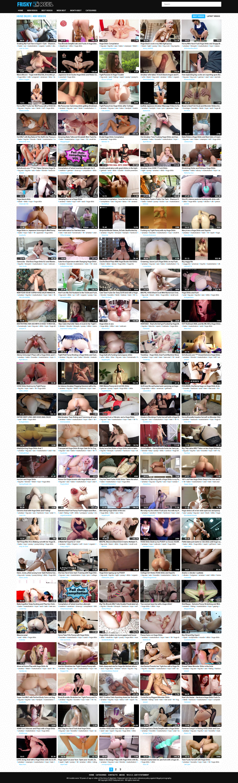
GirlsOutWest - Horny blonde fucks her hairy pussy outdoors (161, 448)
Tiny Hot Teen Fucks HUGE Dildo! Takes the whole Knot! (119, 479)
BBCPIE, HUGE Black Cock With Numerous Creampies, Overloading (161, 293)
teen (82, 139)
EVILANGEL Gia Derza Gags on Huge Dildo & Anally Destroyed (202, 386)
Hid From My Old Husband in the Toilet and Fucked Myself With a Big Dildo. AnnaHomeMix (78, 293)
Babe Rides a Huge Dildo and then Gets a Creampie (202, 137)
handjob (128, 108)
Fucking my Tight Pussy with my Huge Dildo (158, 230)
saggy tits (186, 264)
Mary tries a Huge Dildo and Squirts (196, 230)
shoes (55, 46)
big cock (166, 46)
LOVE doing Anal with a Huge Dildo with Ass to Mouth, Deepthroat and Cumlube (37, 760)
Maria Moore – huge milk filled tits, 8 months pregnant (37, 75)
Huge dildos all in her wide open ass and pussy (201, 511)
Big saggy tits (187, 262)
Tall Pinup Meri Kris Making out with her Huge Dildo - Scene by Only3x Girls (37, 542)
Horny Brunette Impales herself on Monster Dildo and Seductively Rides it (202, 417)
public (48, 46)
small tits (92, 139)
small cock (174, 295)
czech (85, 637)
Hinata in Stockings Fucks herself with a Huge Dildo (161, 417)
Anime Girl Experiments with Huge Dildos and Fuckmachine (78, 479)
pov (163, 108)
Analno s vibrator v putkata (192, 573)
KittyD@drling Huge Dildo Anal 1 (30, 448)
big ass (103, 46)
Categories (91, 11)
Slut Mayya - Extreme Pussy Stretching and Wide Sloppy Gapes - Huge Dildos (202, 604)
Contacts (113, 775)
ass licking (218, 77)
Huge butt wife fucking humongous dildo (115, 355)
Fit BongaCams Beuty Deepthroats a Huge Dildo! (160, 729)
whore (124, 669)
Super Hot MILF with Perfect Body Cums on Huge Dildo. (37, 697)
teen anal (67, 233)
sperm (158, 326)
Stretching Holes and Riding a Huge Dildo (198, 168)
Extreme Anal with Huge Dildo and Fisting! (33, 511)
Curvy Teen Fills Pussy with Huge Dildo (73, 635)
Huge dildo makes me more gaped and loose (117, 635)
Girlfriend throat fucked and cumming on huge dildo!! (161, 386)
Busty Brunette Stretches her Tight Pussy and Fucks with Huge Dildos (78, 697)
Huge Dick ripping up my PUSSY (112, 573)
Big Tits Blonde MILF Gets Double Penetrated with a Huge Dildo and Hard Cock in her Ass (119, 604)
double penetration (132, 170)
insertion (63, 170)
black (144, 46)
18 (87, 139)
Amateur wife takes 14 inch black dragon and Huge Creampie (161, 75)
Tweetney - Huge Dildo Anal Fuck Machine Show (160, 355)
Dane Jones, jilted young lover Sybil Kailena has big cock (37, 573)
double (120, 170)
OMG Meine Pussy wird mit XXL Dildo (114, 386)
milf (43, 108)
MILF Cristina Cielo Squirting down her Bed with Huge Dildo (119, 697)
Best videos (47, 11)
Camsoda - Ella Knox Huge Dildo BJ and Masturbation (37, 262)
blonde (32, 139)
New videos (32, 11)
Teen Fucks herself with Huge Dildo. (196, 760)
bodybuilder (193, 637)
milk (29, 77)
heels (20, 46)
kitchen (117, 669)
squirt (122, 77)
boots (162, 201)
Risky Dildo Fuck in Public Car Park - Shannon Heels (161, 199)
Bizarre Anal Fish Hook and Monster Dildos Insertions (202, 106)
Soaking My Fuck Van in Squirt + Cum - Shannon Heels (37, 44)
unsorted (63, 77)
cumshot (96, 326)
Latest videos (213, 16)
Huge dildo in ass (106, 324)
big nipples (175, 46)
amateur (186, 46)
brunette (194, 108)
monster (98, 513)
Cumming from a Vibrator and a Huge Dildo (116, 417)
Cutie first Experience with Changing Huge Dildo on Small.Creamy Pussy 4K (78, 262)
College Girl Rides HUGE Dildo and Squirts (158, 573)
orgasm (42, 46)
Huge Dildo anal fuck (190, 293)
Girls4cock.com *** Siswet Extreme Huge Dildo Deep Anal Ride (202, 355)
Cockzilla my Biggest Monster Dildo (155, 697)
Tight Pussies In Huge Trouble (111, 75)
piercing (218, 201)
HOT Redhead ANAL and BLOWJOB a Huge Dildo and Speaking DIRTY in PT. (202, 324)
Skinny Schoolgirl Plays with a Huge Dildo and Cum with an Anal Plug (37, 355)
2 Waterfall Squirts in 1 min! (69, 542)
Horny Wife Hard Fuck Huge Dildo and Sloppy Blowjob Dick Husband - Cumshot (202, 44)
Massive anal (22, 635)
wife (143, 77)
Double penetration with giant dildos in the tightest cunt (119, 168)
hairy (150, 451)
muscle (202, 637)
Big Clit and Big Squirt (190, 635)
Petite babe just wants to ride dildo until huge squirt (202, 542)
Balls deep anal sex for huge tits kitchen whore (118, 666)
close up (78, 170)
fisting (116, 77)
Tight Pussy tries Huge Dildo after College (116, 106)
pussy (155, 46)
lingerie (75, 544)
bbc (160, 46)
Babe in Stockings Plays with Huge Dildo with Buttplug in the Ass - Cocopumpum (119, 760)
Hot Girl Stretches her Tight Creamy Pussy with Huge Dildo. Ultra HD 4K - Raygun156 (78, 666)
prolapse (83, 513)
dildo (71, 46)
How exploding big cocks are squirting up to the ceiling (202, 75)
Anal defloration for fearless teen (71, 230)
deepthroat (63, 46)
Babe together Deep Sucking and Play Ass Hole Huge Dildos (37, 604)
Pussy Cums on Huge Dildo (152, 635)
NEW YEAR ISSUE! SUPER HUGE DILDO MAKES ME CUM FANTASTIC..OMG (37, 293)
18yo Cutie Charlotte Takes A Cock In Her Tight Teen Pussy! (78, 324)
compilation (87, 170)
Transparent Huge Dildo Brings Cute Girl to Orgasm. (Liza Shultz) (78, 448)
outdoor (168, 451)
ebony (198, 170)
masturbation (32, 46)
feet (97, 451)
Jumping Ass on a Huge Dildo (70, 199)
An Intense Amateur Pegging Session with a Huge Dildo (78, 386)
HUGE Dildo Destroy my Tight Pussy (31, 386)
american (44, 77)
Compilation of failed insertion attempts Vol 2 (76, 168)
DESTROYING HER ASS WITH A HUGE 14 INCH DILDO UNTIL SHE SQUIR (37, 324)
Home (20, 11)
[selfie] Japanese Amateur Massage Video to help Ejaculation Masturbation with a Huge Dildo (161, 106)
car (25, 46)
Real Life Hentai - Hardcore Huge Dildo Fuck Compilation (202, 697)
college (94, 575)
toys (211, 46)
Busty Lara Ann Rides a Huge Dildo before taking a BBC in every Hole (119, 448)
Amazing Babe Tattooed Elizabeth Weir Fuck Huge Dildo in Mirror (78, 137)
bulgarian (193, 575)
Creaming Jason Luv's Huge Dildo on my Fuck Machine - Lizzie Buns (161, 262)
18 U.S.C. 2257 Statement (137, 775)
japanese (169, 108)
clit (212, 201)
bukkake (166, 326)
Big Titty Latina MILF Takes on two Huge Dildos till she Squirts (202, 448)
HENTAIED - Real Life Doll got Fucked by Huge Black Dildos (161, 324)
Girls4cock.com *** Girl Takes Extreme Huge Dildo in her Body (37, 168)
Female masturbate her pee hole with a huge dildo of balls (161, 760)
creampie (127, 46)
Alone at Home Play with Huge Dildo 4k (32, 666)
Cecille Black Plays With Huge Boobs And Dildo (118, 262)
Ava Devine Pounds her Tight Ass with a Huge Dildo (161, 666)
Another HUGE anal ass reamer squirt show (116, 729)
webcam (52, 264)
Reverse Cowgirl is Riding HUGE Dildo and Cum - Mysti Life (202, 729)
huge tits (131, 264)
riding (95, 762)
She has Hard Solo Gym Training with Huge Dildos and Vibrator (78, 573)
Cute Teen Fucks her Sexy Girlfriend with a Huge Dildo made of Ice (119, 293)
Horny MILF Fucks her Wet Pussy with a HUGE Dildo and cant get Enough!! (37, 106)
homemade (77, 233)
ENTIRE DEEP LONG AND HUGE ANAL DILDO (34, 417)
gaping (215, 606)
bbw (50, 77)
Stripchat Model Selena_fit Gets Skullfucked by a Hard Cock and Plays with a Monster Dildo (119, 230)
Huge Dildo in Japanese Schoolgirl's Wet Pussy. (36, 230)
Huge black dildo (24, 199)
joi (74, 295)
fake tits (151, 326)
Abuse (122, 775)
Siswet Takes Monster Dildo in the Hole (197, 666)
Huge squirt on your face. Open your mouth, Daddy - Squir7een (78, 760)
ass (116, 46)
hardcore (52, 170)
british (150, 201)
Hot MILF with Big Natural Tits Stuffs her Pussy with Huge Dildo (37, 137)
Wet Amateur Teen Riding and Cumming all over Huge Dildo (78, 417)
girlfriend (168, 388)
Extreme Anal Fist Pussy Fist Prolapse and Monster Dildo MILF (78, 511)
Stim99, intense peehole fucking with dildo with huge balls (202, 199)
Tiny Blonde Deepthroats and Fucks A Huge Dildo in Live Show (78, 44)
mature (217, 46)
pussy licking (136, 77)
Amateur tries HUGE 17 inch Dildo (154, 168)
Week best (61, 11)
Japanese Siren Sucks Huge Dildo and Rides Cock (78, 75)
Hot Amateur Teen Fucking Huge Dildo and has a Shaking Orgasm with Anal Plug (161, 137)
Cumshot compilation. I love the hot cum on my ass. (119, 199)
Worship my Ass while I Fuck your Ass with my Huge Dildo (161, 511)
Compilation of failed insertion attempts (74, 604)
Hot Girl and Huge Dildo (26, 479)
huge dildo (78, 46)
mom (86, 544)
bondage (186, 108)
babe (121, 46)
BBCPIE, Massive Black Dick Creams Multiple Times (119, 542)
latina (124, 201)
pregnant (35, 77)
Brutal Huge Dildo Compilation (111, 137)
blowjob (194, 46)
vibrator (207, 201)
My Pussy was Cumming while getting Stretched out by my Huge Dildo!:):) (78, 106)
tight (149, 46)
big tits (110, 46)
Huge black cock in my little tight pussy (156, 44)
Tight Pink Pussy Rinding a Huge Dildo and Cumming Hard (78, 355)
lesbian (123, 295)
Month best (76, 11)
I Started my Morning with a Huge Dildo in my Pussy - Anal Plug (161, 479)
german (201, 77)
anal (110, 77)
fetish (135, 46)
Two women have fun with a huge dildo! (156, 604)
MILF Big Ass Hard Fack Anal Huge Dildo (74, 729)
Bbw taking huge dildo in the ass (112, 511)
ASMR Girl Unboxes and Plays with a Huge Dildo (36, 729)
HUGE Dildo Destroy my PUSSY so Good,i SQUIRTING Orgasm (161, 542)
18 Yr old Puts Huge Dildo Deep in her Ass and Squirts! (202, 479)
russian (175, 482)
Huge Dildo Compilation (109, 44)
